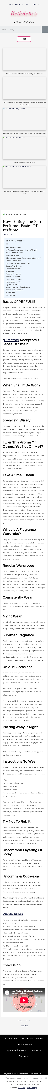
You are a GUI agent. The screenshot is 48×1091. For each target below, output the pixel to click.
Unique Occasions (13, 277)
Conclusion (10, 295)
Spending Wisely (12, 255)
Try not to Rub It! (12, 285)
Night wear (10, 271)
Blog (27, 4)
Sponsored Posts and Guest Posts (24, 1050)
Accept (21, 1088)
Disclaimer (24, 1056)
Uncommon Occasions (15, 290)
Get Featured (11, 1038)
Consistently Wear (13, 269)
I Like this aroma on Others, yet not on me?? (23, 258)
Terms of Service (24, 1044)
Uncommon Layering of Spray (18, 287)
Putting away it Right (14, 279)
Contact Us (35, 4)
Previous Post (24, 1021)
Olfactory (11, 340)
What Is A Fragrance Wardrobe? (18, 263)
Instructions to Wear (14, 282)
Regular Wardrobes (14, 266)
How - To (8, 234)
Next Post (24, 1026)
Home (10, 4)
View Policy (32, 1088)
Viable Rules (11, 292)
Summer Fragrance (13, 274)
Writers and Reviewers (33, 1038)
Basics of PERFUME (13, 247)
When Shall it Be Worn (15, 253)
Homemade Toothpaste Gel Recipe (24, 162)
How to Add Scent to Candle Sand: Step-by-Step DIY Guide (24, 74)
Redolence (24, 12)
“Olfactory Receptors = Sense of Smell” (21, 250)
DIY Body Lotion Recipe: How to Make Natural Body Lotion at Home (24, 133)
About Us (19, 4)
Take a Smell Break (13, 261)
